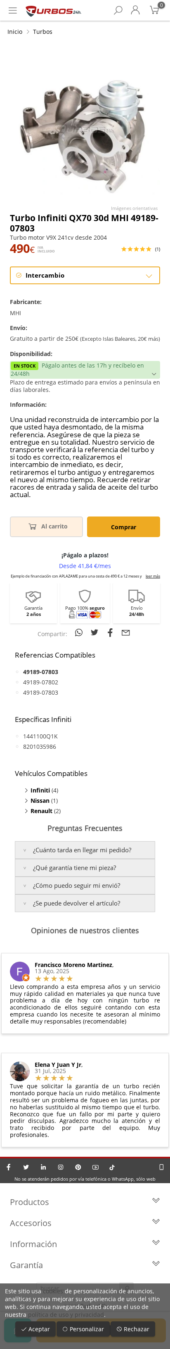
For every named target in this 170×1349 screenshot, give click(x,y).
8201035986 (39, 746)
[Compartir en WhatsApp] (80, 632)
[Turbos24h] (53, 10)
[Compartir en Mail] (126, 632)
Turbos (42, 31)
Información (33, 1244)
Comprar (123, 527)
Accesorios (31, 1223)
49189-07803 (40, 692)
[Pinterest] (78, 1167)
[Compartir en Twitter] (96, 632)
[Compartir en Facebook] (111, 632)
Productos (29, 1201)
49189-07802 (40, 682)
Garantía (26, 1265)
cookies (53, 1291)
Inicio (14, 31)
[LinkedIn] (43, 1167)
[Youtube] (95, 1167)
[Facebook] (8, 1167)
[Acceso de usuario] (135, 10)
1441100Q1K (40, 736)
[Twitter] (26, 1167)
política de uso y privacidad (66, 1314)
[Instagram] (60, 1167)
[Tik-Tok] (112, 1167)
